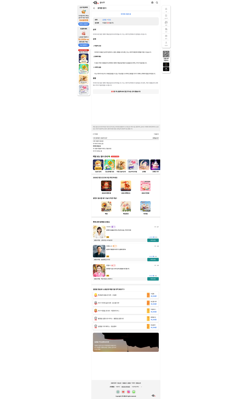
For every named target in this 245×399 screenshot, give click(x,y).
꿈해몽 (104, 20)
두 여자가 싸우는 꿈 (98, 143)
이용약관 (118, 386)
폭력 (109, 20)
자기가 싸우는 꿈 (97, 151)
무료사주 (119, 383)
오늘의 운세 (113, 383)
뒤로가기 (94, 8)
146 (158, 246)
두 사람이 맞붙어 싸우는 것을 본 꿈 (102, 148)
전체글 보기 (156, 138)
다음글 (156, 134)
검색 (157, 2)
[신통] (95, 2)
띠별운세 (124, 383)
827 (158, 227)
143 (158, 265)
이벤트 (152, 2)
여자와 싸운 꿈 (97, 146)
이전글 (96, 134)
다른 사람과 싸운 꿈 (98, 141)
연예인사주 (138, 383)
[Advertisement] (125, 108)
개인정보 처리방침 (125, 386)
